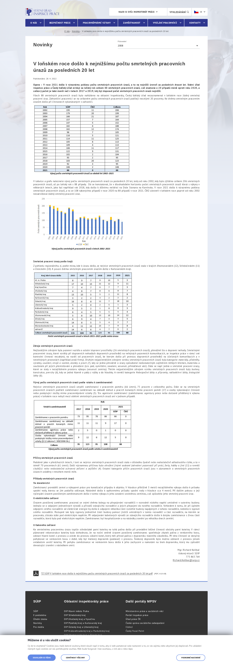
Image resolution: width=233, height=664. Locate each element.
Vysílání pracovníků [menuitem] (165, 22)
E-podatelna (39, 615)
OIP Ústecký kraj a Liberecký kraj (81, 627)
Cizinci (129, 627)
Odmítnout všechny (75, 657)
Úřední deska (40, 619)
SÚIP (35, 611)
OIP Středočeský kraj (75, 615)
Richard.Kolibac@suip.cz (186, 560)
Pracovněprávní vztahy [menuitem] (97, 22)
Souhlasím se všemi (42, 657)
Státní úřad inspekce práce (42, 12)
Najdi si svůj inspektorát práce (136, 11)
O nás (67, 31)
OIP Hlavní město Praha (76, 611)
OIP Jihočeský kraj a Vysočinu (79, 619)
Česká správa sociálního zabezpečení (145, 623)
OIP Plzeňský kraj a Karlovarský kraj (83, 623)
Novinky (76, 31)
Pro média (38, 627)
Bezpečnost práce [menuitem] (60, 22)
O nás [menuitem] (33, 22)
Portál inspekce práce (137, 615)
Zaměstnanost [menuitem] (131, 22)
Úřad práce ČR (133, 619)
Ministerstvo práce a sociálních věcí (145, 611)
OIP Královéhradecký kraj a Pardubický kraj (87, 631)
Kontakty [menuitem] (195, 22)
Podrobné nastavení (190, 657)
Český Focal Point (135, 631)
